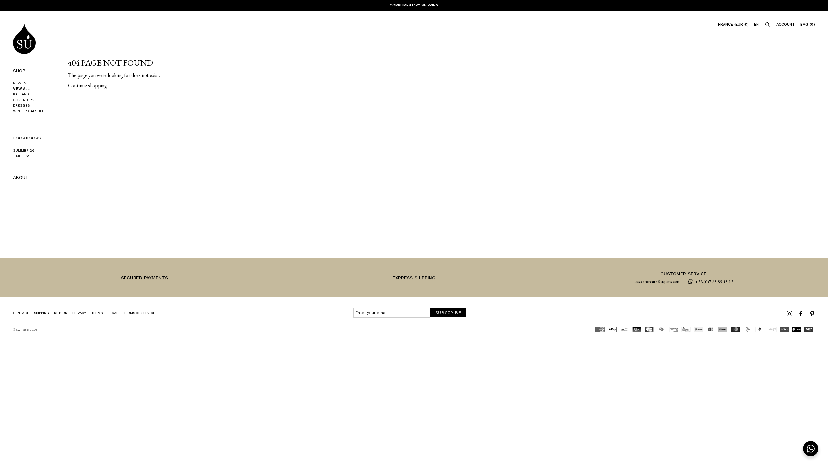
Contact (21, 313)
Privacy (79, 313)
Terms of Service (139, 313)
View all (21, 89)
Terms (97, 313)
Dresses (21, 106)
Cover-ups (23, 100)
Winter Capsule (28, 111)
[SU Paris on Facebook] (801, 313)
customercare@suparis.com (657, 281)
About (20, 177)
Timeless (22, 156)
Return (60, 313)
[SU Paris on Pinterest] (812, 313)
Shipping (41, 313)
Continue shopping (87, 85)
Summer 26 (23, 151)
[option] (414, 5)
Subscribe (448, 312)
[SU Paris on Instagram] (789, 313)
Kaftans (21, 94)
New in (19, 83)
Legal (113, 313)
